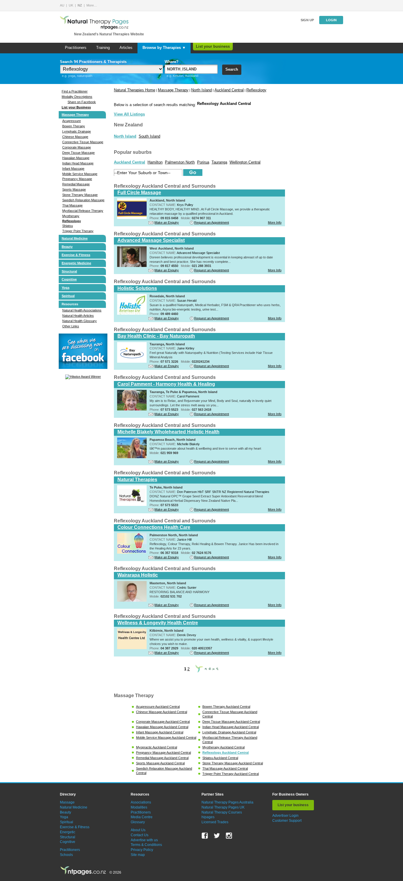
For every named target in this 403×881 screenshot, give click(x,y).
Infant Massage (73, 168)
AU (62, 5)
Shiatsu (67, 225)
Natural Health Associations (81, 310)
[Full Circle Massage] (132, 218)
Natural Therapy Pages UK (223, 807)
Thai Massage (72, 205)
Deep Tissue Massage (78, 152)
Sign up (307, 20)
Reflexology (71, 221)
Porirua (203, 162)
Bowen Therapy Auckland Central (226, 706)
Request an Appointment (211, 222)
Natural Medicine (75, 238)
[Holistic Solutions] (132, 313)
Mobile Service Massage (79, 174)
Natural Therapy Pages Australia (227, 802)
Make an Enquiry (167, 222)
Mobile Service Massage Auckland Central (166, 737)
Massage (67, 802)
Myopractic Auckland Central (156, 747)
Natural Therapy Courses (222, 812)
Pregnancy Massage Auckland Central (163, 752)
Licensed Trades (215, 822)
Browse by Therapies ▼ (164, 47)
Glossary (138, 822)
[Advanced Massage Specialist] (132, 266)
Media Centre (142, 817)
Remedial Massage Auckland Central (162, 758)
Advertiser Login (285, 816)
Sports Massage (74, 189)
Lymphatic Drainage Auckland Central (229, 732)
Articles (125, 47)
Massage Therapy (75, 114)
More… (91, 5)
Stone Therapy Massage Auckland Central (232, 763)
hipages (208, 817)
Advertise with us (144, 840)
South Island (149, 136)
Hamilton (155, 162)
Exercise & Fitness (76, 255)
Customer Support (287, 821)
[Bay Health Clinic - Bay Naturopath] (132, 361)
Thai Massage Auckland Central (225, 768)
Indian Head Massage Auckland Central (230, 727)
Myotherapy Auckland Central (223, 747)
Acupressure (71, 121)
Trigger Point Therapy (78, 231)
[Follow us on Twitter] (217, 835)
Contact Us (139, 835)
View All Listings (129, 114)
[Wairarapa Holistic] (132, 600)
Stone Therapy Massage (80, 195)
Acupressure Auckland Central (158, 706)
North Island (201, 90)
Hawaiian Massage (75, 158)
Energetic (67, 832)
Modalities (139, 807)
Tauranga (219, 162)
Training (103, 47)
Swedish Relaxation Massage (83, 200)
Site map (138, 855)
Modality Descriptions (77, 96)
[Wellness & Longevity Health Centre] (132, 648)
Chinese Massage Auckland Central (161, 712)
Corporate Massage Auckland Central (163, 721)
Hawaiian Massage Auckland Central (162, 727)
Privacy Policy (142, 850)
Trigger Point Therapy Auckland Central (230, 774)
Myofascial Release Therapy (82, 210)
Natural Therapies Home (134, 90)
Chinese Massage (75, 136)
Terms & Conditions (146, 845)
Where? (171, 62)
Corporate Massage (76, 147)
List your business (213, 46)
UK (71, 5)
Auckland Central (229, 90)
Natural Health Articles (78, 315)
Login (331, 20)
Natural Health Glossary (79, 321)
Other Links (70, 326)
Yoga (65, 287)
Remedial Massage (76, 184)
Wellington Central (245, 162)
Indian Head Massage (78, 163)
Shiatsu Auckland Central (220, 758)
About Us (138, 830)
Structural (69, 271)
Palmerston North (180, 162)
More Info (274, 222)
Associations (141, 802)
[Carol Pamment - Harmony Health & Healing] (132, 409)
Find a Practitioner (75, 91)
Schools (66, 855)
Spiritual (68, 296)
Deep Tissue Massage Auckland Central (231, 721)
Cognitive (69, 279)
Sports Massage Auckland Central (160, 763)
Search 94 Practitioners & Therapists (93, 62)
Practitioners (75, 47)
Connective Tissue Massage (82, 142)
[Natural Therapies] (132, 505)
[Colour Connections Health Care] (132, 552)
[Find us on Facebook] (205, 835)
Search (231, 69)
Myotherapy (70, 216)
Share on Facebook (82, 102)
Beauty (67, 246)
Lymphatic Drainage (76, 131)
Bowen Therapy (73, 126)
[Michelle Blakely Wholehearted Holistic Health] (132, 457)
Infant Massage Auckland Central (159, 732)
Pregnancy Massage (77, 179)
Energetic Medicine (76, 263)
